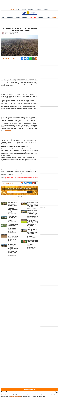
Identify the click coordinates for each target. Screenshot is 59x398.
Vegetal (17, 17)
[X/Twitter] (30, 183)
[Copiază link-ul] (36, 58)
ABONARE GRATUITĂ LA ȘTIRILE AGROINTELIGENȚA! (19, 188)
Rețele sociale (38, 9)
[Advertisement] (29, 4)
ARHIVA (48, 17)
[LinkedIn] (25, 58)
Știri (3, 17)
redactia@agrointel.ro (15, 396)
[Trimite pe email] (33, 58)
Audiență (30, 9)
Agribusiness (40, 17)
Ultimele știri (25, 199)
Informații (46, 9)
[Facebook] (22, 58)
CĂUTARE (54, 17)
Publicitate (24, 9)
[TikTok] (36, 183)
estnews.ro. (8, 130)
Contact (17, 9)
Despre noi (4, 391)
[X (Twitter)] (28, 58)
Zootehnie (24, 17)
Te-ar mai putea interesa (8, 199)
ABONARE (12, 9)
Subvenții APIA (10, 17)
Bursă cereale (33, 17)
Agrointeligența (4, 394)
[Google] (22, 183)
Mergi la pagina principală (29, 389)
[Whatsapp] (30, 58)
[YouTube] (33, 183)
